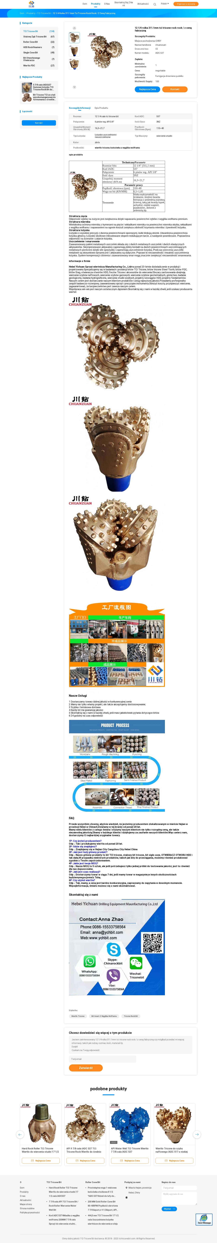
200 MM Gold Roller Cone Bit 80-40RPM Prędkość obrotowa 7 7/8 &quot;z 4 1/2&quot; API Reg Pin (103, 1206)
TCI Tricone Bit (38, 31)
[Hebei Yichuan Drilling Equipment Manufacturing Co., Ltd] (31, 4)
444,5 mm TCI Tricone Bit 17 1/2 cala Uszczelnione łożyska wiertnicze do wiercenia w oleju (103, 1219)
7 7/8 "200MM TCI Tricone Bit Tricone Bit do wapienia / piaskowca (127, 1151)
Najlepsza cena (147, 89)
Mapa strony (26, 1204)
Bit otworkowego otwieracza (38, 59)
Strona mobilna (27, 1208)
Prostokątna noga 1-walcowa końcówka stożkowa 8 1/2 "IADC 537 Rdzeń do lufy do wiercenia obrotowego (102, 1192)
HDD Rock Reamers (38, 47)
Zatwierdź (86, 1068)
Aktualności (25, 1200)
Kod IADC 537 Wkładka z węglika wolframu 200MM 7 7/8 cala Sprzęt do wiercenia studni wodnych (64, 1220)
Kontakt (39, 123)
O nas (22, 1196)
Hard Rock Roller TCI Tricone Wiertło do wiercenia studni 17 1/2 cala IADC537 (63, 1192)
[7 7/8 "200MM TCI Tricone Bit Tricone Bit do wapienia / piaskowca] (130, 1124)
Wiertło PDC (38, 65)
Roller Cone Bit (38, 42)
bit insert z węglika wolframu (104, 1016)
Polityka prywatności (30, 1212)
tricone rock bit (131, 1016)
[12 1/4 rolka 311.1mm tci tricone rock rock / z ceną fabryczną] (106, 51)
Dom (22, 1188)
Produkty (24, 1192)
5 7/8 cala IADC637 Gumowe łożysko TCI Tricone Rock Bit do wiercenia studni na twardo (43, 87)
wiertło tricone (77, 1016)
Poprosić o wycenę (186, 4)
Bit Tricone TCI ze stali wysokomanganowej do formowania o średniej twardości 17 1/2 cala (44, 97)
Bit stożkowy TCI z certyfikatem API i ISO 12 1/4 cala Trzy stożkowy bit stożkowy (84, 1151)
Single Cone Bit (38, 52)
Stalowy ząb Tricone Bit (38, 36)
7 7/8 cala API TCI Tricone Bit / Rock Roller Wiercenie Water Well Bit (63, 1205)
